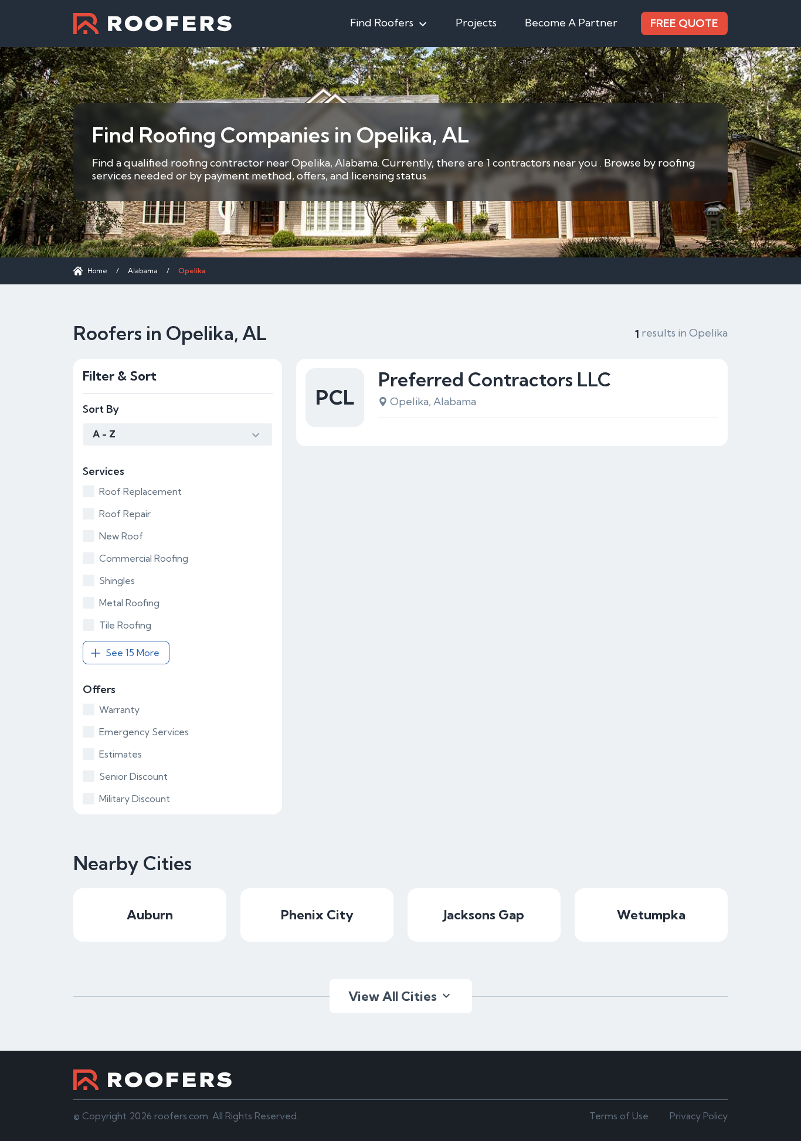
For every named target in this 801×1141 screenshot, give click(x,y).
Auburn (150, 914)
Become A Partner (571, 22)
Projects (476, 22)
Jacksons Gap (484, 914)
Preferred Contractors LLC (494, 379)
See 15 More (132, 652)
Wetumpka (651, 914)
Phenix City (317, 914)
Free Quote (684, 23)
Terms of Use (619, 1116)
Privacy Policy (699, 1116)
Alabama (143, 270)
